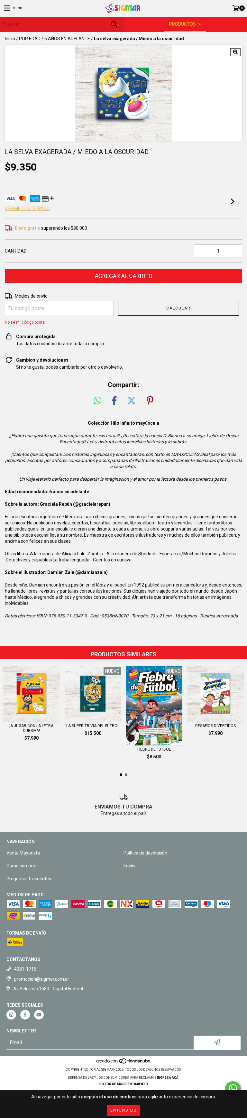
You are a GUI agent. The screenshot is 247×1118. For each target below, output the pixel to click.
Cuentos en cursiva (112, 559)
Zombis (95, 553)
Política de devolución (145, 852)
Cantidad (16, 251)
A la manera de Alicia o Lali (57, 553)
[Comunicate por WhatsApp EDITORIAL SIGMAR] (233, 1088)
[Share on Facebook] (114, 400)
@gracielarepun (92, 504)
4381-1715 (25, 969)
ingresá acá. (168, 1077)
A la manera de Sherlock (131, 553)
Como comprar (21, 865)
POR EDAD (30, 38)
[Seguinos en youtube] (39, 1015)
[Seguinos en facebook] (25, 1015)
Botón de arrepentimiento (123, 1084)
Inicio (10, 38)
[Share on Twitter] (131, 400)
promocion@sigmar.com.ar (41, 979)
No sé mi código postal (25, 322)
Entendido (123, 1110)
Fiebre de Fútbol (154, 749)
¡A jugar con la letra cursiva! (31, 728)
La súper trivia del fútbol (92, 726)
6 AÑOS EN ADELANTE (67, 38)
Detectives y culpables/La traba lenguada (47, 559)
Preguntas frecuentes (28, 878)
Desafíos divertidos (215, 726)
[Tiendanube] (124, 1063)
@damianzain (91, 572)
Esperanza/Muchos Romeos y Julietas (199, 553)
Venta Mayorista (23, 852)
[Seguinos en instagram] (11, 1015)
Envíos (130, 865)
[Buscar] (113, 24)
